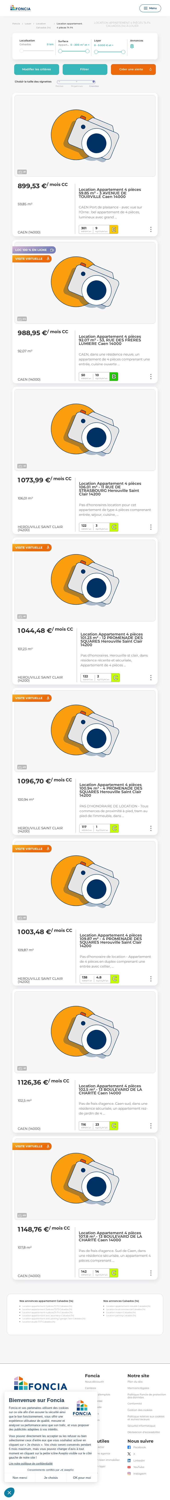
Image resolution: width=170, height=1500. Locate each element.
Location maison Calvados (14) (121, 1312)
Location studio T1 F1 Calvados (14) (38, 1321)
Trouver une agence (97, 1453)
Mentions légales (138, 1388)
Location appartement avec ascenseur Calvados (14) (48, 1315)
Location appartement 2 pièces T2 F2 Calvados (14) (47, 1306)
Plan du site (135, 1381)
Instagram (139, 1473)
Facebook (139, 1447)
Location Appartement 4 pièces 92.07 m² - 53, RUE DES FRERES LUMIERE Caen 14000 (110, 340)
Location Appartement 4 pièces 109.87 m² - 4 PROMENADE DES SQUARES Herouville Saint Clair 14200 (111, 940)
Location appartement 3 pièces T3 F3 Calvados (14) (47, 1309)
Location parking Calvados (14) (121, 1315)
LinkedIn (139, 1460)
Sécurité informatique (141, 1425)
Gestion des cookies (140, 1410)
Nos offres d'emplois (97, 1394)
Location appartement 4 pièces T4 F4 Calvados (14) (47, 1312)
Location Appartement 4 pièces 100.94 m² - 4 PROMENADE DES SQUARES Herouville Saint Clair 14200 (110, 790)
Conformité (135, 1403)
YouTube (138, 1467)
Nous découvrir (94, 1381)
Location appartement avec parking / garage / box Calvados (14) (53, 1318)
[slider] (21, 51)
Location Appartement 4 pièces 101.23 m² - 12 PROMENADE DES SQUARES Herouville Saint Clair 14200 (112, 639)
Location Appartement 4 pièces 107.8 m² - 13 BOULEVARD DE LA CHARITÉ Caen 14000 (110, 1236)
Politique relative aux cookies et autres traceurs (146, 1418)
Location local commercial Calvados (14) (125, 1309)
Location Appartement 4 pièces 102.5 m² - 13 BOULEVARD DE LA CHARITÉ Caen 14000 (110, 1089)
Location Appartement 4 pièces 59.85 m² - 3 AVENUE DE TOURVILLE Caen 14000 (110, 193)
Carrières (90, 1388)
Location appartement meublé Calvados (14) (128, 1306)
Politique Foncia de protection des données (147, 1396)
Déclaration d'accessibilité (144, 1432)
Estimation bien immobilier (102, 1460)
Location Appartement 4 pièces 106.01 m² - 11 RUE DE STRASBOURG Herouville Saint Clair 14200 (110, 489)
